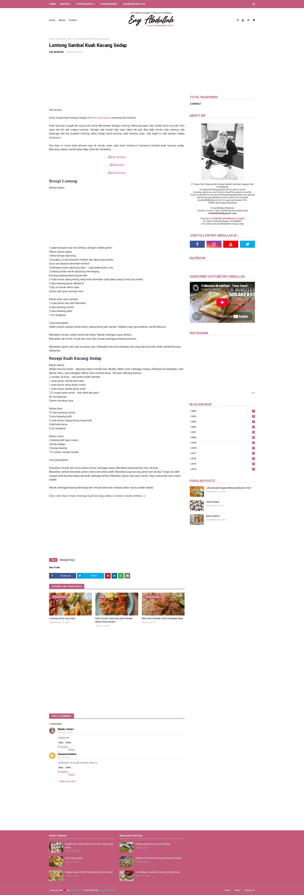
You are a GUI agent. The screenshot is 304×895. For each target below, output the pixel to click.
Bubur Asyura (213, 516)
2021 (223, 432)
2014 (223, 469)
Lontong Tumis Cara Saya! (62, 618)
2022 (223, 427)
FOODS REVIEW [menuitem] (108, 4)
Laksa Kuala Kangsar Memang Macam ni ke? (228, 488)
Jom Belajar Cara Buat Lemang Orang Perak (157, 872)
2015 (223, 463)
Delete (68, 743)
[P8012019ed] (116, 173)
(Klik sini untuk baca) (99, 117)
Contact (73, 20)
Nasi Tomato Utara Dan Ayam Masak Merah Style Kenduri (113, 620)
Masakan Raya (64, 39)
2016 (223, 458)
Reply (61, 743)
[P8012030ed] (116, 157)
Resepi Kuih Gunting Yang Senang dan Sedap (159, 858)
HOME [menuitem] (52, 4)
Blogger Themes (106, 890)
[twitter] (253, 20)
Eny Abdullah (56, 52)
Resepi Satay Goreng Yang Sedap (153, 844)
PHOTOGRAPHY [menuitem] (85, 4)
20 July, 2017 (64, 757)
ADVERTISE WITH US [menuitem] (134, 4)
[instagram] (248, 20)
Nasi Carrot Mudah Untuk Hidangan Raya (162, 618)
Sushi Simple (212, 502)
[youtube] (243, 20)
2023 (223, 421)
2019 (223, 442)
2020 (223, 437)
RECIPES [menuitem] (64, 4)
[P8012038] (117, 165)
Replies (64, 746)
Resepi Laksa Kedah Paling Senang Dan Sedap (89, 872)
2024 (222, 416)
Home (52, 20)
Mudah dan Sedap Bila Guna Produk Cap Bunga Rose (89, 846)
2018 (223, 448)
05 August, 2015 (65, 732)
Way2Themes (76, 890)
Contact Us (249, 890)
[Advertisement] (117, 83)
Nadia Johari (66, 729)
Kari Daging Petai (74, 858)
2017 (223, 453)
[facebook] (237, 20)
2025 (222, 411)
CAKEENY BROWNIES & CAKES (228, 218)
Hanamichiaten (67, 754)
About (62, 20)
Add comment (68, 781)
